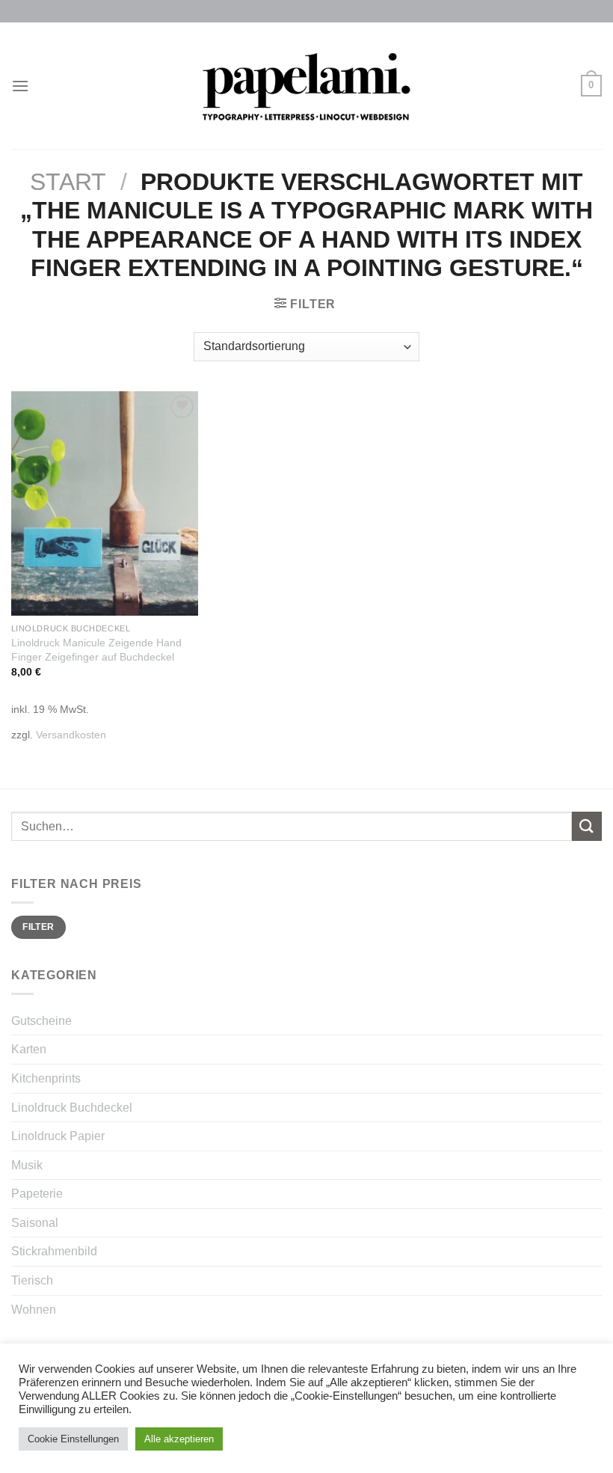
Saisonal (34, 1222)
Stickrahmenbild (54, 1251)
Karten (28, 1049)
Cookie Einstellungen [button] (73, 1439)
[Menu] (20, 85)
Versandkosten (71, 735)
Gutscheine (41, 1020)
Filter (38, 927)
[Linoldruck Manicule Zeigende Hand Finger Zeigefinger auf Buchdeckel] (104, 503)
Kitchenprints (46, 1078)
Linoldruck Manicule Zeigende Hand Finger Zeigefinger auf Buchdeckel (96, 650)
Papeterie (37, 1193)
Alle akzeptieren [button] (179, 1439)
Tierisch (32, 1280)
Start (68, 181)
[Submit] (587, 826)
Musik (27, 1165)
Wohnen (33, 1309)
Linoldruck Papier (58, 1136)
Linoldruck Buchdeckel (71, 1107)
